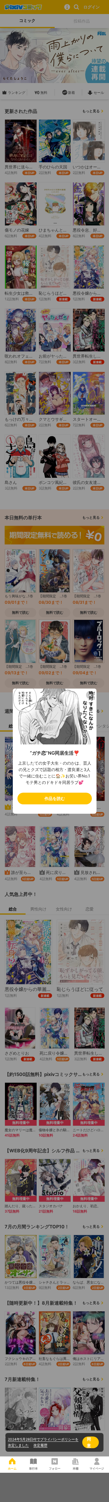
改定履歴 (40, 1445)
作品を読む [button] (54, 798)
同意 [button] (89, 1442)
